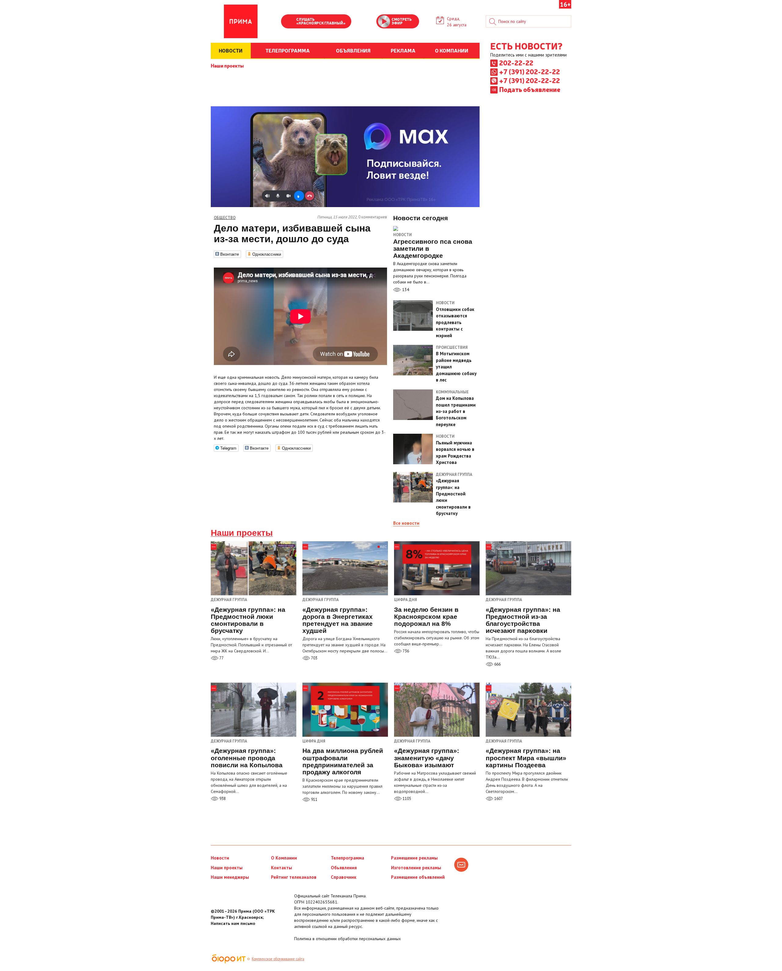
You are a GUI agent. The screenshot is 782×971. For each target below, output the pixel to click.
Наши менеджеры (230, 877)
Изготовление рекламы (416, 868)
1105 (406, 798)
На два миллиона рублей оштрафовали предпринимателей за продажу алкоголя (342, 761)
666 (497, 664)
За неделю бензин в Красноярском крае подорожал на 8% (426, 616)
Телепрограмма (347, 858)
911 (313, 799)
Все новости (406, 523)
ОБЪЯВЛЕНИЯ (353, 50)
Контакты (281, 868)
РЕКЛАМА (403, 50)
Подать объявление (529, 89)
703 (313, 658)
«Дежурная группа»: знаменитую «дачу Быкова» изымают (426, 757)
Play (289, 22)
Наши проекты (227, 65)
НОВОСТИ (231, 50)
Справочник (343, 877)
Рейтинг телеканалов (293, 877)
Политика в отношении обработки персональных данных (347, 938)
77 (221, 658)
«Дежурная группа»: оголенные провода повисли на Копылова (247, 757)
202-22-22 (516, 62)
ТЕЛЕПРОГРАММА (287, 50)
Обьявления (344, 868)
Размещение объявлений (418, 877)
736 (405, 651)
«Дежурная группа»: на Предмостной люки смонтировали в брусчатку (248, 620)
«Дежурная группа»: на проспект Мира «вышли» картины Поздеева (526, 757)
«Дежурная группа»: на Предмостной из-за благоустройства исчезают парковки (523, 620)
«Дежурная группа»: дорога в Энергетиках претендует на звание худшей (337, 620)
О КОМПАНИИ (451, 50)
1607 (498, 798)
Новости (402, 234)
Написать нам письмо (233, 923)
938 (222, 798)
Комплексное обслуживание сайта (278, 959)
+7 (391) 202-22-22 (529, 71)
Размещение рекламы (414, 858)
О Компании (284, 858)
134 (405, 289)
